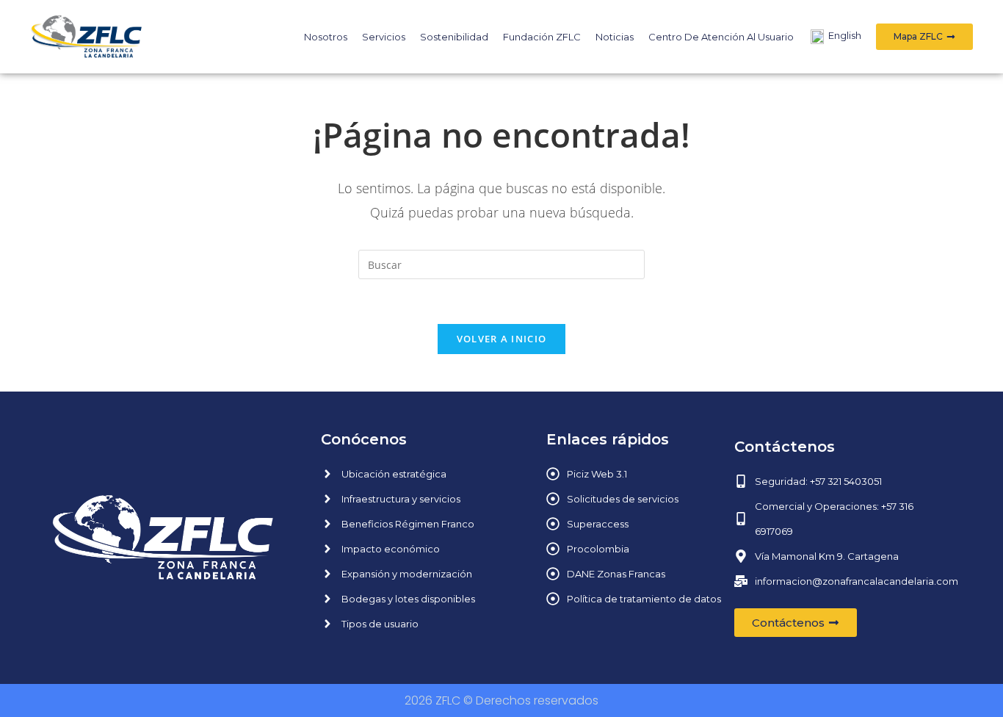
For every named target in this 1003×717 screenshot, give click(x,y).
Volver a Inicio (502, 338)
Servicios (383, 37)
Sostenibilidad (454, 37)
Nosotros (325, 37)
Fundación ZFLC (542, 37)
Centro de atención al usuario (721, 37)
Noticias (614, 37)
